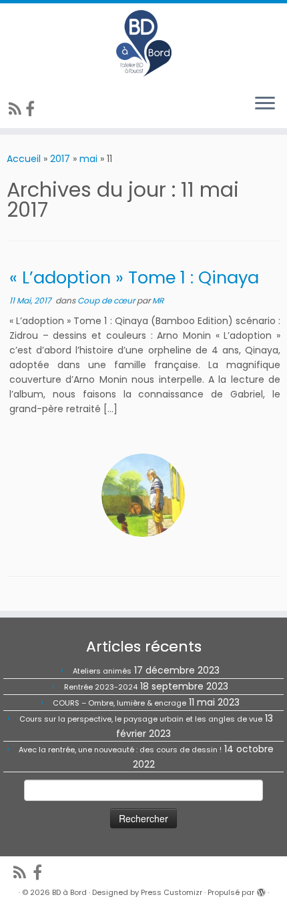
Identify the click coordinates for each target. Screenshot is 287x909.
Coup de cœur (107, 300)
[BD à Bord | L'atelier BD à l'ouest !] (143, 43)
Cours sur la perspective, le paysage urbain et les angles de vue (140, 719)
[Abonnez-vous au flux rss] (17, 109)
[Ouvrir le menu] (265, 104)
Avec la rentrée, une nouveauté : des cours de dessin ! (120, 749)
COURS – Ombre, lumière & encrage (119, 703)
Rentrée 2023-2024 (100, 687)
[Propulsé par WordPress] (261, 889)
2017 (60, 158)
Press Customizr (171, 892)
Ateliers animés (102, 671)
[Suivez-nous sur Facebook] (32, 109)
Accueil (24, 158)
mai (88, 158)
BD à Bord (69, 892)
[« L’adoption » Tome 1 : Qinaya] (143, 495)
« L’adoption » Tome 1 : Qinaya (134, 277)
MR (158, 300)
